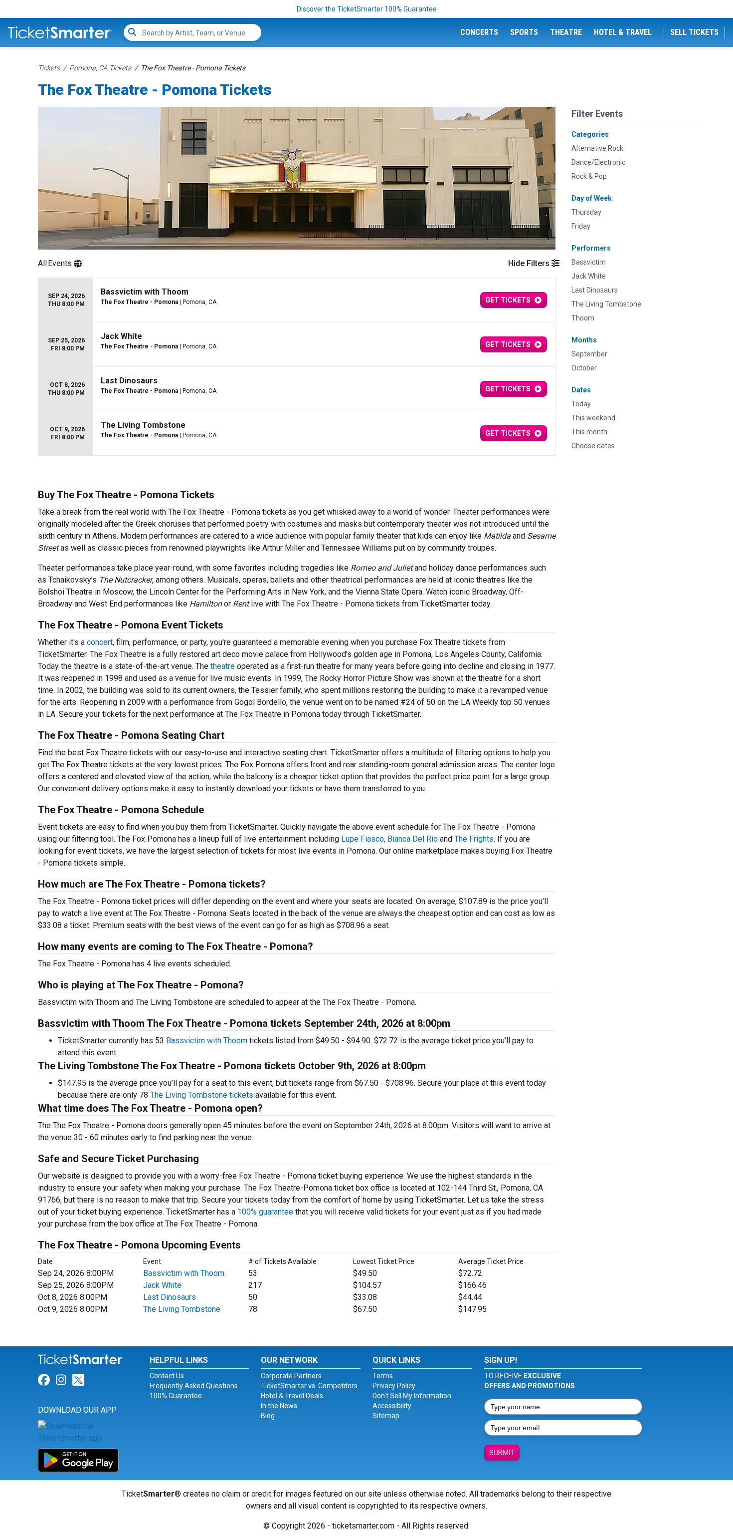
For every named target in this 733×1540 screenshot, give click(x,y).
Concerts (479, 32)
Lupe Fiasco (362, 839)
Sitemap (385, 1416)
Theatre (566, 32)
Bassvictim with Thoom (206, 1040)
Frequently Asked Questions (194, 1386)
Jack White (162, 1285)
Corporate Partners (291, 1376)
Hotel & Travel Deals (292, 1396)
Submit (502, 1453)
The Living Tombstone (181, 1309)
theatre (222, 666)
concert (100, 642)
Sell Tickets (694, 32)
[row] (296, 300)
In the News (279, 1406)
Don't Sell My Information (411, 1396)
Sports (524, 32)
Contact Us (167, 1376)
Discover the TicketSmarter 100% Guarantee (367, 9)
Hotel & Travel (623, 32)
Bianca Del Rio (412, 839)
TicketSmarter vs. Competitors (309, 1386)
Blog (268, 1416)
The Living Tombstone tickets (201, 1095)
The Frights (474, 839)
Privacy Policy (393, 1386)
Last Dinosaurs (169, 1297)
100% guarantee (265, 1212)
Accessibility (391, 1406)
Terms (382, 1376)
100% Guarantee (176, 1396)
